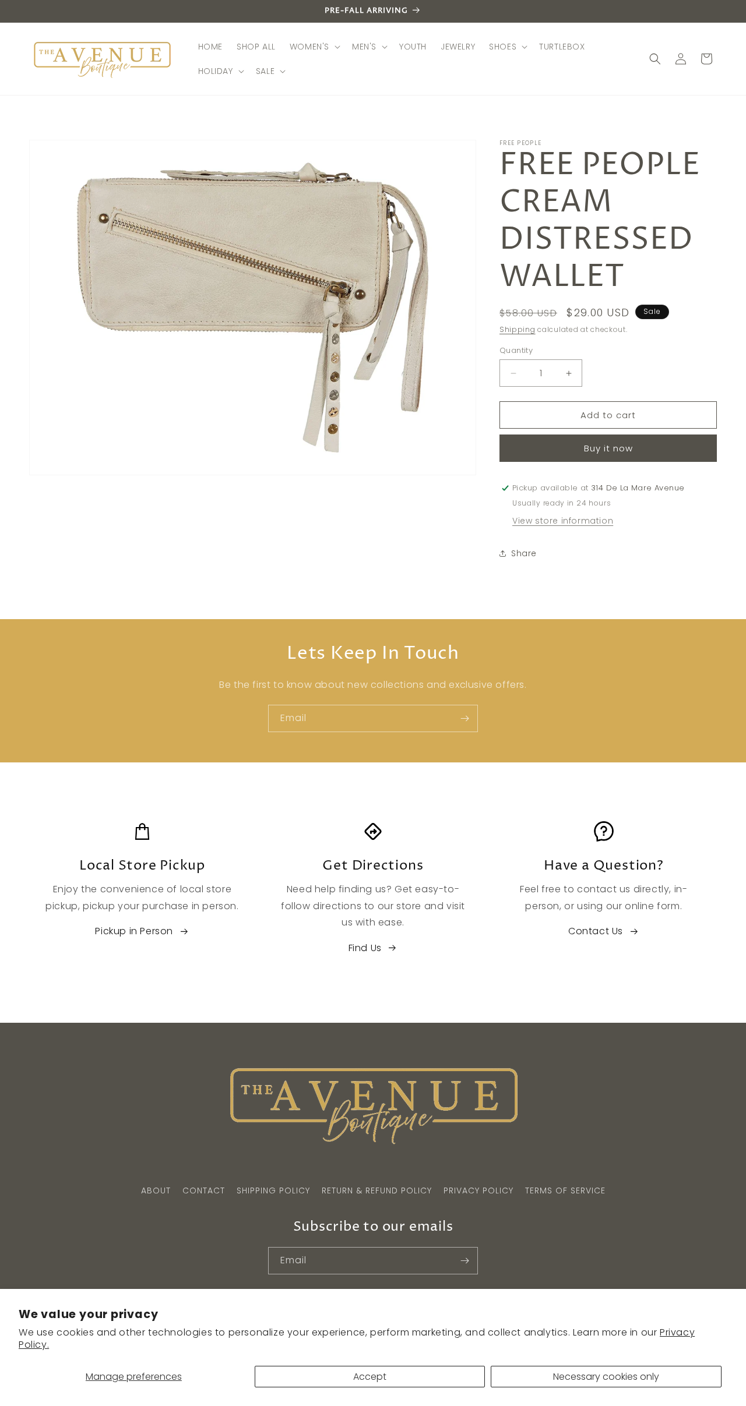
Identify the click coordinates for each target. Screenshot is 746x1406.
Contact (203, 1190)
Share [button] (524, 553)
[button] (314, 46)
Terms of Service (565, 1190)
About (156, 1190)
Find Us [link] (365, 948)
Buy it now (608, 448)
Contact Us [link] (595, 931)
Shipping (517, 329)
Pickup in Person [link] (134, 931)
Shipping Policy (273, 1190)
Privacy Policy (478, 1190)
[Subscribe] (464, 718)
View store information (562, 521)
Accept (369, 1376)
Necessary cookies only (606, 1376)
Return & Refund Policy (377, 1190)
